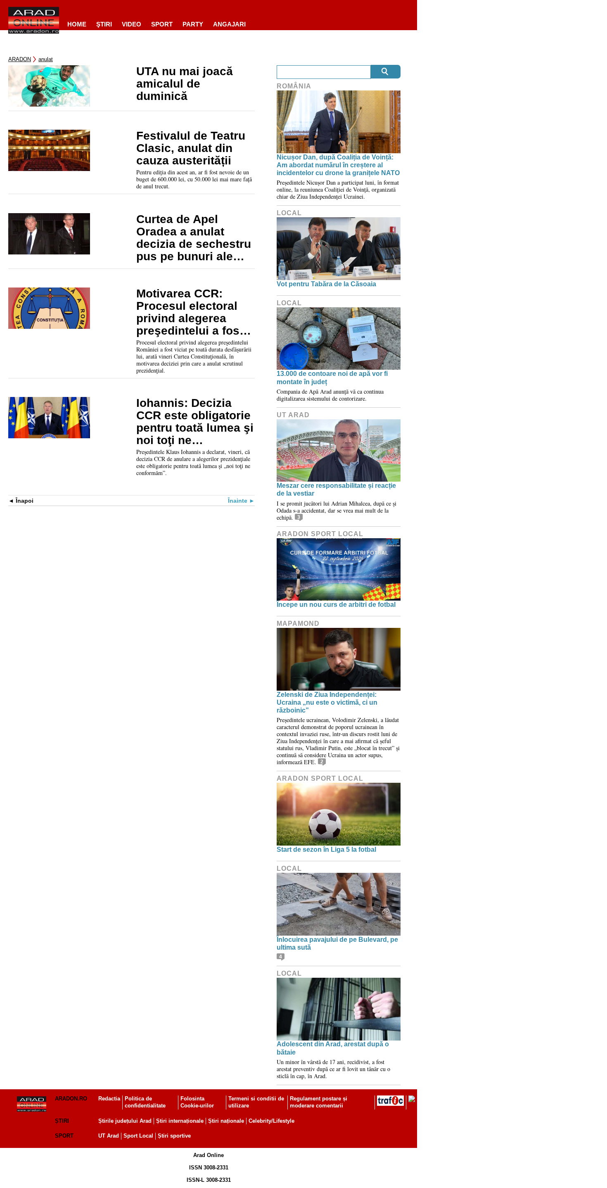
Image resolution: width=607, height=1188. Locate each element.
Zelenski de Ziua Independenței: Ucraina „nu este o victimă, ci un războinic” (327, 702)
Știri (62, 1121)
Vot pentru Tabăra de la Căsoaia (326, 283)
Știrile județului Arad (125, 1121)
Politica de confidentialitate (145, 1102)
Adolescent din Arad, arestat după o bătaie (333, 1048)
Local (289, 212)
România (294, 86)
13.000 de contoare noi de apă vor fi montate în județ (332, 377)
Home (76, 24)
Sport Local (138, 1136)
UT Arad (293, 414)
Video (131, 24)
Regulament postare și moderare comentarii (318, 1102)
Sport (162, 24)
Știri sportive (174, 1136)
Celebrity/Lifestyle (271, 1121)
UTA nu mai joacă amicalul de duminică (184, 83)
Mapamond (298, 623)
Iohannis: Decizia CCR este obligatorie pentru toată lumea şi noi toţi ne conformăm (195, 422)
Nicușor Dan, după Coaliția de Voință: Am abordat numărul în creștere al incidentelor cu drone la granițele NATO (338, 165)
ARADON (19, 59)
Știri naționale (226, 1121)
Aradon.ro (71, 1098)
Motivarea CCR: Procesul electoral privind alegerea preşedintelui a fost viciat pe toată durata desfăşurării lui (194, 312)
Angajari (229, 24)
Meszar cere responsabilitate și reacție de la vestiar (336, 489)
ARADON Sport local (320, 533)
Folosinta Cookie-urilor (197, 1102)
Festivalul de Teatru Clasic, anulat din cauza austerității (190, 148)
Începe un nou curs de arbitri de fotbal (336, 604)
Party (193, 24)
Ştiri (104, 24)
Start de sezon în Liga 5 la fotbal (326, 849)
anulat (45, 59)
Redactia (109, 1098)
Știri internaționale (180, 1121)
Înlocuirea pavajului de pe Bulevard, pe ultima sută (337, 943)
